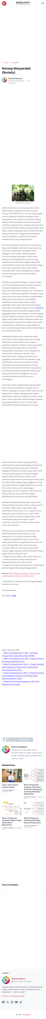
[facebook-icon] (3, 1002)
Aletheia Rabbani (18, 979)
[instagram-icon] (12, 1002)
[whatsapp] (17, 740)
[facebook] (8, 740)
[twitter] (12, 740)
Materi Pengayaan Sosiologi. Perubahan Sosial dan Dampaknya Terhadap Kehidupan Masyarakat (33, 789)
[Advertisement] (23, 34)
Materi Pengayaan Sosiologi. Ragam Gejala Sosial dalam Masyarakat (12, 821)
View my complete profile (14, 996)
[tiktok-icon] (20, 1002)
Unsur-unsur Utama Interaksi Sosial (10, 786)
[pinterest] (26, 740)
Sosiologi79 (23, 2)
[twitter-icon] (7, 1002)
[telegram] (22, 740)
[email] (31, 740)
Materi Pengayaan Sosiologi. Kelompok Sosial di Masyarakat (32, 820)
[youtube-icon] (16, 1002)
